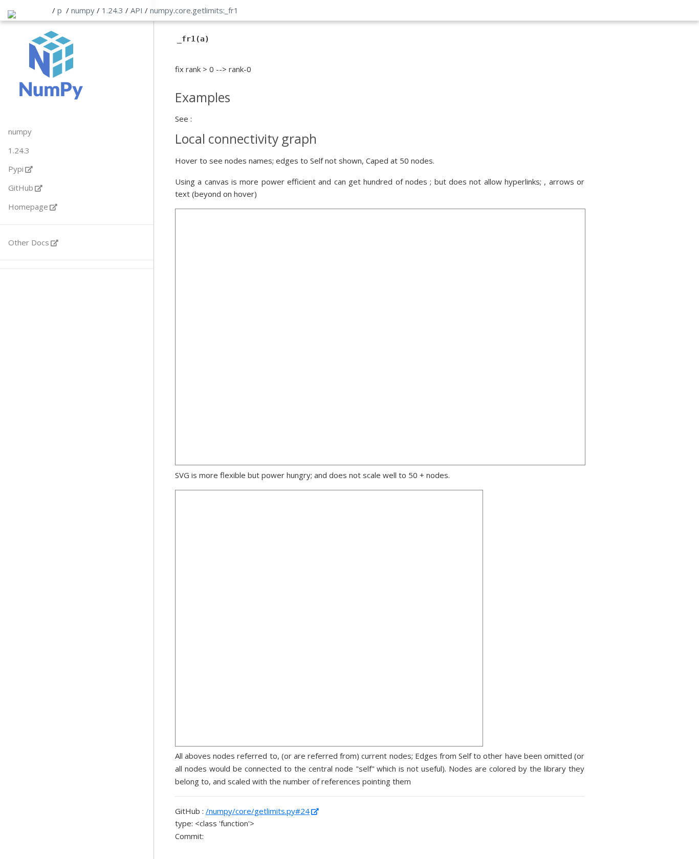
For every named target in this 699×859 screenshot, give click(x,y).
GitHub (20, 188)
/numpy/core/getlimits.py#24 (258, 811)
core (183, 10)
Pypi (16, 169)
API (136, 10)
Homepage (28, 206)
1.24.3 (112, 10)
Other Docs (28, 242)
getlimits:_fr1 (215, 10)
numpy (83, 10)
